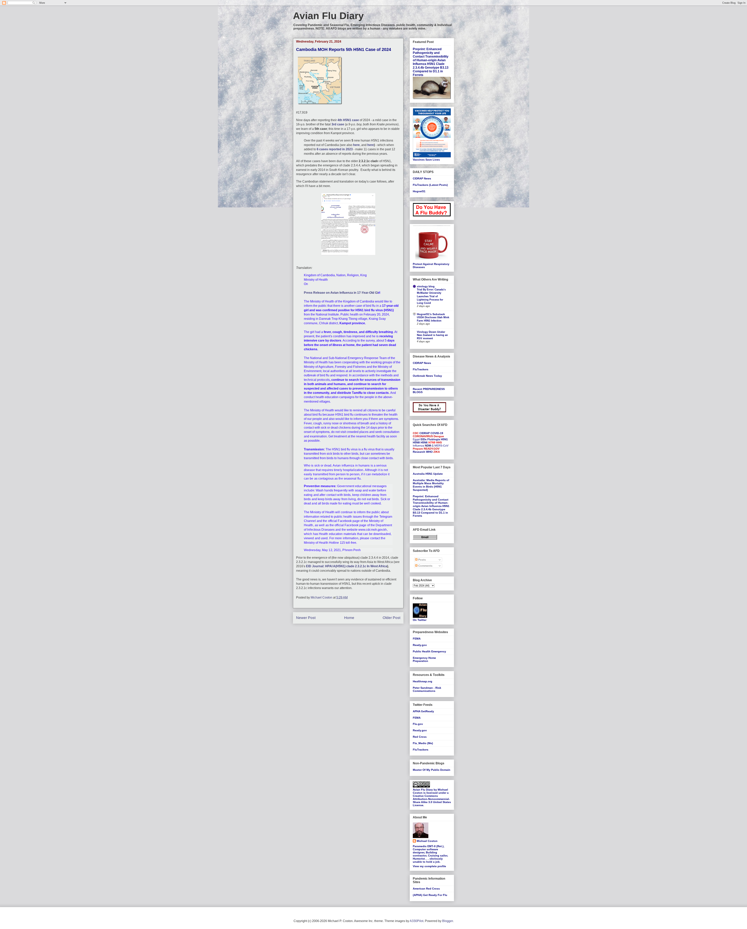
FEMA (417, 638)
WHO (429, 451)
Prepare (418, 448)
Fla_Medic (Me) (423, 743)
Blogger (447, 921)
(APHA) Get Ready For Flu (430, 895)
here (370, 145)
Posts (421, 559)
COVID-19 (436, 433)
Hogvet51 (419, 191)
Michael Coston (427, 840)
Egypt (416, 439)
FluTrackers (420, 369)
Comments (424, 565)
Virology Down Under (431, 331)
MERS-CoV (441, 445)
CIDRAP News (422, 178)
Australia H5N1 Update (428, 473)
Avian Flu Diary (328, 15)
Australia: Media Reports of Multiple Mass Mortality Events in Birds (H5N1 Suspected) (431, 485)
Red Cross (420, 736)
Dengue (439, 436)
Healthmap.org (422, 681)
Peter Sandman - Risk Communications (427, 689)
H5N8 (416, 442)
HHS (439, 442)
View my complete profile (429, 866)
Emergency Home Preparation (424, 659)
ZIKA (436, 451)
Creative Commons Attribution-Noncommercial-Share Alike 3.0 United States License (432, 800)
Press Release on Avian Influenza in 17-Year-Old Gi (341, 292)
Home (349, 618)
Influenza (418, 445)
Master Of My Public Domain (431, 769)
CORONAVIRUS (423, 436)
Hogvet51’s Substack (431, 314)
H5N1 (444, 439)
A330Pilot (416, 921)
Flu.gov (418, 723)
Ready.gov (420, 645)
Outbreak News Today (427, 375)
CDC (416, 433)
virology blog (426, 286)
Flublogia (433, 439)
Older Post (391, 618)
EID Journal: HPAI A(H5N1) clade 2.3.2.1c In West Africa (346, 566)
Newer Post (306, 618)
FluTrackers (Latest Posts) (430, 184)
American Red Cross (426, 888)
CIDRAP (424, 433)
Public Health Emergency (429, 651)
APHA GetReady (423, 711)
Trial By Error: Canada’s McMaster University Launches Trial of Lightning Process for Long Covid (431, 296)
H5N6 (424, 442)
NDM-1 (429, 445)
